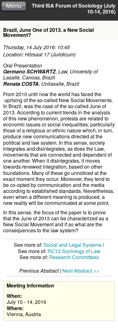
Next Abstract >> (80, 270)
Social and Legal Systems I (73, 244)
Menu (13, 6)
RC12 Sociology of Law (74, 251)
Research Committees (74, 257)
